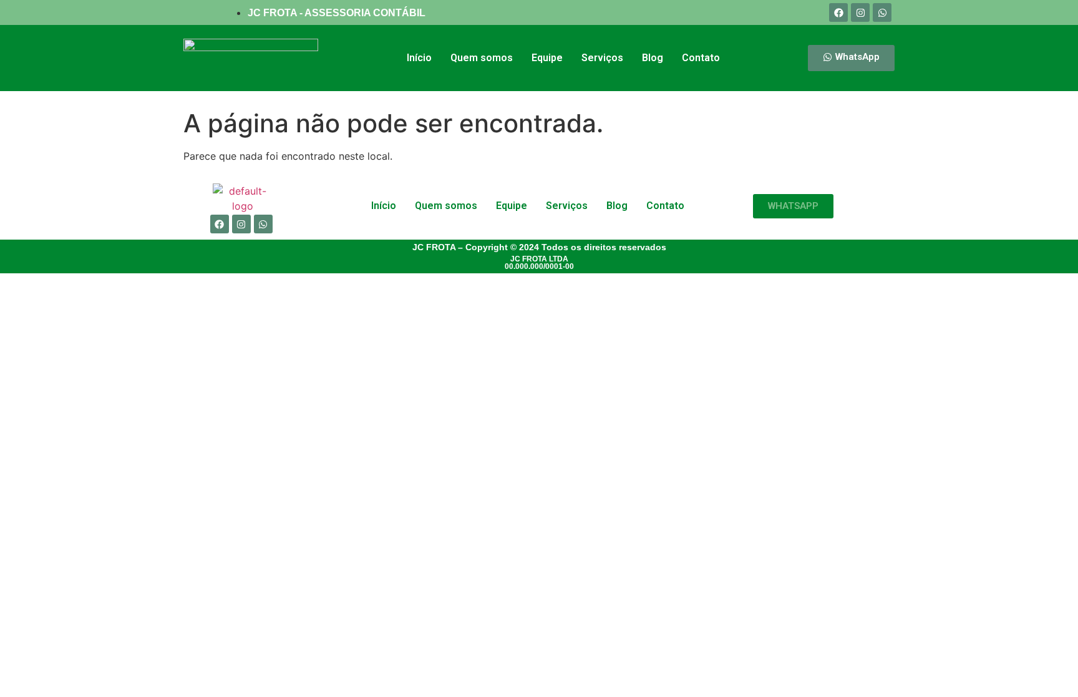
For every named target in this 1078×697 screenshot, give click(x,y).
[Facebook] (838, 12)
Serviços (602, 58)
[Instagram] (860, 12)
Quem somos (481, 58)
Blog (652, 58)
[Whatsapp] (882, 12)
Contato (701, 58)
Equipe (547, 58)
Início (419, 58)
